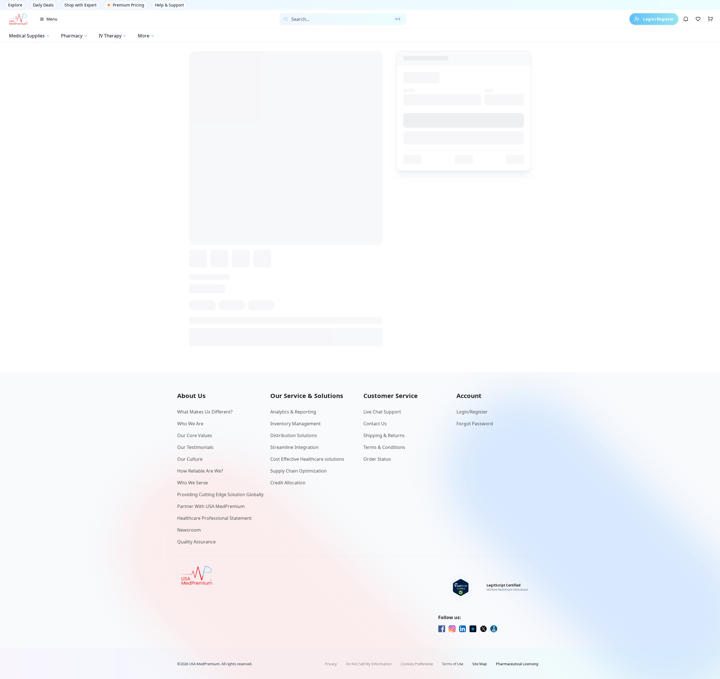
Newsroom (189, 530)
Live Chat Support (382, 412)
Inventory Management (295, 424)
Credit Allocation (287, 483)
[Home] (18, 19)
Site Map (479, 663)
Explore (15, 5)
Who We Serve (192, 483)
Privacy (331, 663)
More (143, 36)
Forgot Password (474, 424)
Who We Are (190, 424)
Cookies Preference (417, 663)
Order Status (377, 459)
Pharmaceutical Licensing (517, 663)
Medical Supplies (27, 36)
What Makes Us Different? (205, 412)
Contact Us (375, 424)
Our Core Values (194, 435)
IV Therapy (110, 36)
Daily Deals (43, 5)
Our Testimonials (195, 447)
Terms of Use (452, 663)
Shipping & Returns (384, 435)
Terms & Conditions (384, 447)
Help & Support (169, 5)
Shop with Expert (80, 5)
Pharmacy (71, 36)
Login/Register (658, 19)
